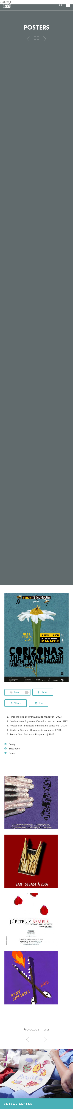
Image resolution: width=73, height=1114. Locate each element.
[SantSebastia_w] (36, 861)
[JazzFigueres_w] (36, 802)
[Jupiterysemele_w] (36, 919)
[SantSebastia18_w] (36, 977)
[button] (68, 5)
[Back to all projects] (36, 39)
